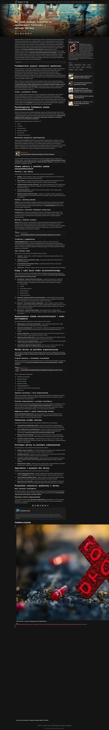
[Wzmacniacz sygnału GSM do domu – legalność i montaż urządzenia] (71, 76)
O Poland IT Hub (46, 725)
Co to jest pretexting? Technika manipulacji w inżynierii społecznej (37, 154)
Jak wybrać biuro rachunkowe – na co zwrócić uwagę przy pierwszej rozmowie (83, 103)
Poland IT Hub (23, 2)
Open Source (78, 2)
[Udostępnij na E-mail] (28, 33)
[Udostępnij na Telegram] (26, 33)
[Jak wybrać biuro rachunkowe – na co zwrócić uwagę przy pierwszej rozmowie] (71, 103)
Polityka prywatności (55, 725)
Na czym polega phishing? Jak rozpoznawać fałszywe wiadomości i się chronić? (40, 234)
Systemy (92, 2)
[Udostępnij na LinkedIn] (21, 33)
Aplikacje (43, 2)
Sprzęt (88, 2)
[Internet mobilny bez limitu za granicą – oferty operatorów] (71, 96)
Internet (68, 2)
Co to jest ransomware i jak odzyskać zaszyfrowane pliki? (15, 626)
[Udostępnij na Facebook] (16, 33)
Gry (62, 2)
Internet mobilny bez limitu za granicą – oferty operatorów (83, 96)
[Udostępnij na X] (18, 33)
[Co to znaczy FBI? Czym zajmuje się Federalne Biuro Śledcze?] (71, 83)
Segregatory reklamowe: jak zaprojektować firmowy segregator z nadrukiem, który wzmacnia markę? (83, 90)
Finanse (59, 2)
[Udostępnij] (31, 33)
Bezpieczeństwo (49, 2)
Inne (65, 2)
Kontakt (40, 725)
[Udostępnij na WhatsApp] (23, 33)
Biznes (54, 2)
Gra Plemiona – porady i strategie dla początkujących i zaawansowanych (15, 527)
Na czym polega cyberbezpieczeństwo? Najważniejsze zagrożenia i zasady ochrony (42, 370)
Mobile (72, 2)
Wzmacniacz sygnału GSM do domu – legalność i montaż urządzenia (83, 76)
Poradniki (84, 2)
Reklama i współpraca (66, 725)
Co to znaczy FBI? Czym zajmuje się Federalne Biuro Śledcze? (83, 83)
